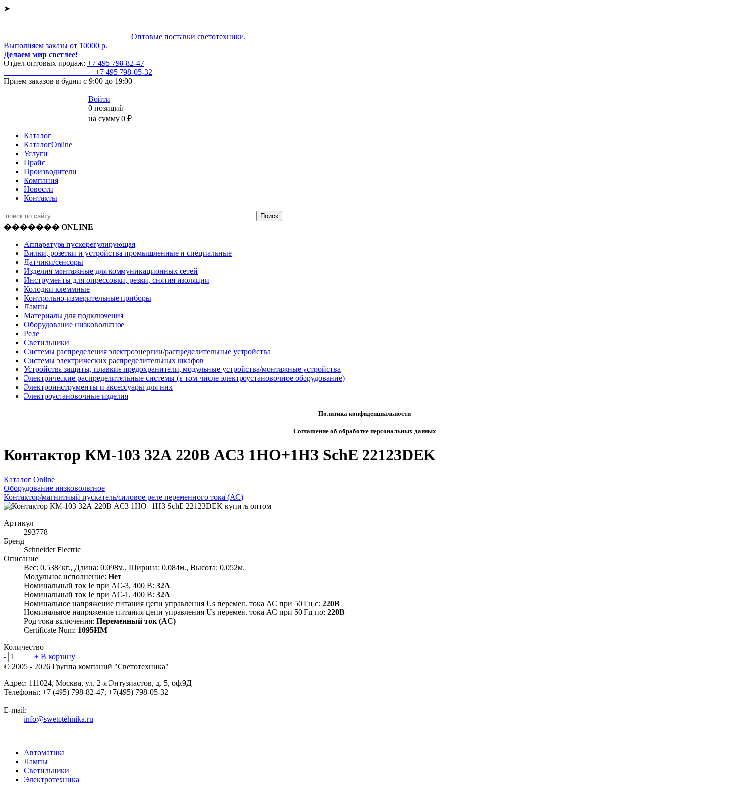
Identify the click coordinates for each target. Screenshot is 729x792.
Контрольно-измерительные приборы (87, 298)
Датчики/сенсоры (53, 262)
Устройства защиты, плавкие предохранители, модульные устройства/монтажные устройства (182, 369)
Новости (38, 189)
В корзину (58, 656)
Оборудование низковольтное (74, 324)
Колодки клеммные (57, 289)
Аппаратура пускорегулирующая (79, 244)
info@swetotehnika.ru (58, 719)
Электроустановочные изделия (76, 396)
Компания (41, 180)
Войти (99, 99)
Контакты (40, 198)
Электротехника (51, 779)
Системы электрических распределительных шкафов (114, 360)
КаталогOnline (48, 144)
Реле (31, 333)
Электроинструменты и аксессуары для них (98, 387)
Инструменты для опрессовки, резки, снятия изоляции (116, 280)
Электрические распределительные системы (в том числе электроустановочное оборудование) (184, 378)
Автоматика (44, 752)
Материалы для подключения (73, 315)
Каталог (37, 135)
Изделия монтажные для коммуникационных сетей (111, 271)
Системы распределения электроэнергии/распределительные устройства (147, 351)
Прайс (34, 162)
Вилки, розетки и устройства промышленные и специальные (128, 253)
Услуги (36, 153)
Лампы (36, 307)
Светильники (46, 342)
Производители (50, 171)
